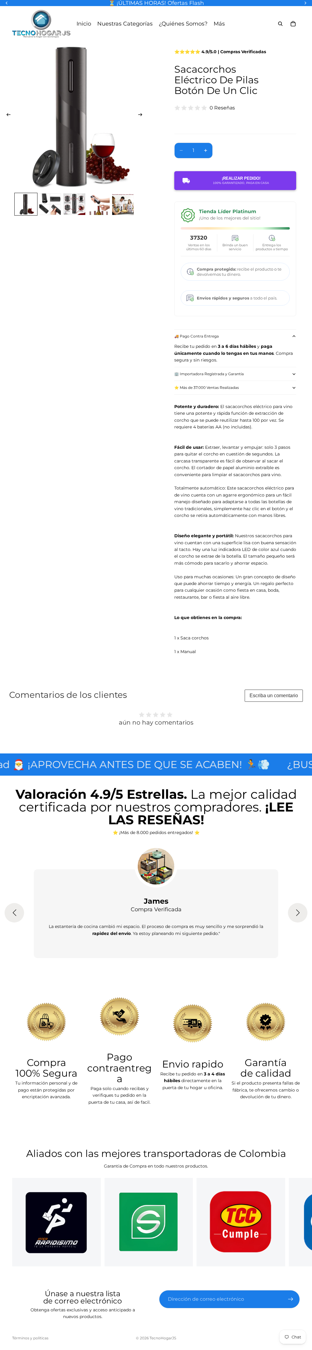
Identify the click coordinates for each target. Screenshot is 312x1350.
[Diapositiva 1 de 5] (26, 204)
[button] (14, 912)
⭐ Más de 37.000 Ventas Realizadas (206, 387)
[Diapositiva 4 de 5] (99, 204)
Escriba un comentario (274, 695)
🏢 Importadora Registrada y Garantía (209, 374)
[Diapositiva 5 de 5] (123, 204)
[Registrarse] (290, 1299)
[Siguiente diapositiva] (142, 115)
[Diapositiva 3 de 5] (74, 204)
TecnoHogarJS (163, 1338)
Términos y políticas (30, 1338)
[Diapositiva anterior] (6, 115)
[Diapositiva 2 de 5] (50, 204)
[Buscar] (280, 23)
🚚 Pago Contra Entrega (196, 336)
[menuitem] (219, 23)
